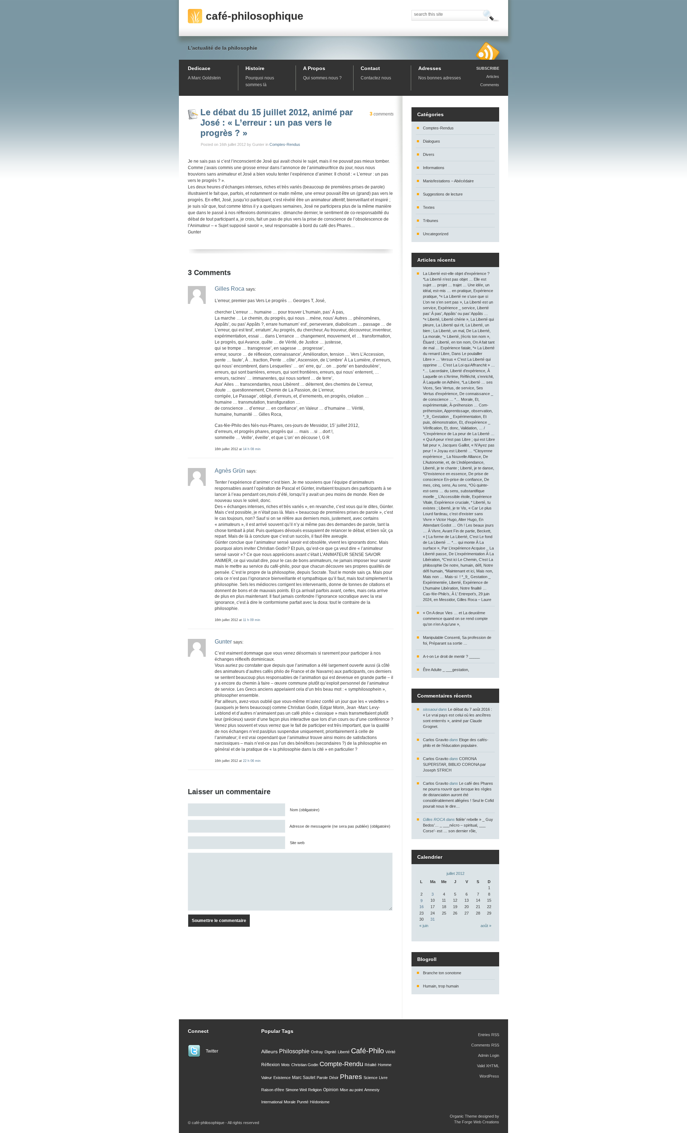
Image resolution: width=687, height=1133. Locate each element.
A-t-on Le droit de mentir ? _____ (451, 656)
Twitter (212, 1051)
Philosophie (294, 1051)
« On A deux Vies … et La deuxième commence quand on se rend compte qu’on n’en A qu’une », (455, 618)
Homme (384, 1065)
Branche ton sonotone (442, 973)
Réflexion (270, 1064)
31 (432, 919)
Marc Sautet (303, 1077)
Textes (429, 207)
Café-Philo (367, 1051)
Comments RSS (485, 1045)
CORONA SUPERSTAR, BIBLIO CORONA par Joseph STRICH (454, 764)
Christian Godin (304, 1065)
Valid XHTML (488, 1066)
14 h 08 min (251, 449)
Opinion (330, 1089)
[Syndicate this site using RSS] (487, 51)
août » (486, 925)
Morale (290, 1102)
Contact (370, 68)
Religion (315, 1090)
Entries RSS (488, 1035)
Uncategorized (435, 234)
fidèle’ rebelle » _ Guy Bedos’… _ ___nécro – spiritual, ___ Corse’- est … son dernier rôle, (458, 825)
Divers (428, 154)
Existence (282, 1077)
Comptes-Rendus (284, 144)
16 (421, 907)
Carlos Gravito (435, 740)
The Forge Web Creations (476, 1122)
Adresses (429, 68)
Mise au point (351, 1090)
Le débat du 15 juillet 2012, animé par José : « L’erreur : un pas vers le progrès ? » (276, 122)
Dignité (330, 1052)
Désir (333, 1077)
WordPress (489, 1076)
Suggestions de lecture (443, 194)
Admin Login (488, 1055)
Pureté (302, 1102)
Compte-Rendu (341, 1064)
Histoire (254, 68)
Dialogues (431, 141)
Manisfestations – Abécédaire (448, 181)
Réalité (370, 1065)
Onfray (317, 1052)
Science (370, 1077)
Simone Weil (296, 1090)
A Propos (314, 68)
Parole (322, 1077)
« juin (423, 925)
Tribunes (430, 220)
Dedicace (199, 68)
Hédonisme (320, 1102)
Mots (285, 1065)
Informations (433, 168)
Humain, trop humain (441, 986)
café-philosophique (254, 16)
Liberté (344, 1052)
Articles (492, 76)
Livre (383, 1077)
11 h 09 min (251, 620)
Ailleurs (269, 1051)
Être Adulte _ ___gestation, (446, 670)
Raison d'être (272, 1090)
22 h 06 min (251, 761)
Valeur (266, 1077)
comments (382, 114)
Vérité (390, 1052)
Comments (489, 85)
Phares (351, 1076)
